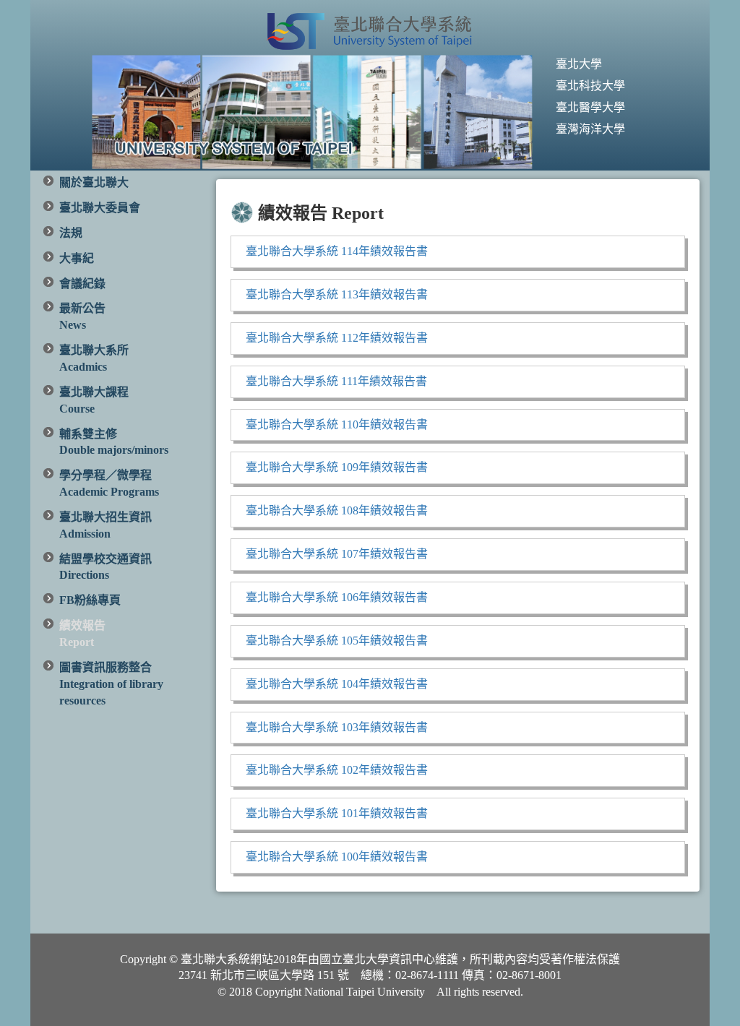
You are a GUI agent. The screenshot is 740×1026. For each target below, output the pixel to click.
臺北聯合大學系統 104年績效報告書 (337, 684)
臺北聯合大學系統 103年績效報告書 (337, 727)
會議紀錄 (82, 283)
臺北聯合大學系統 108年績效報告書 (337, 510)
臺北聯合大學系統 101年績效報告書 (337, 813)
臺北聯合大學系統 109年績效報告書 (337, 467)
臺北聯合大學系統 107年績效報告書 (337, 554)
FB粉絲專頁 (90, 600)
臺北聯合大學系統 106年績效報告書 (337, 597)
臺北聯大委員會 (99, 208)
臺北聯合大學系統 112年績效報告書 (337, 338)
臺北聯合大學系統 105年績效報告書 (337, 640)
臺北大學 (579, 64)
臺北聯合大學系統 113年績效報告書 (337, 294)
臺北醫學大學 (590, 107)
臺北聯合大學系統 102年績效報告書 (337, 770)
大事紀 (76, 258)
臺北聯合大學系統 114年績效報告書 (337, 251)
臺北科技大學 (590, 85)
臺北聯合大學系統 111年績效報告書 (336, 381)
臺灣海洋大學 (590, 129)
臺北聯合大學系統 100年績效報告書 (337, 856)
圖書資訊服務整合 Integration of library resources (111, 684)
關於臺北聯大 (94, 182)
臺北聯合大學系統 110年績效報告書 (337, 424)
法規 (70, 233)
